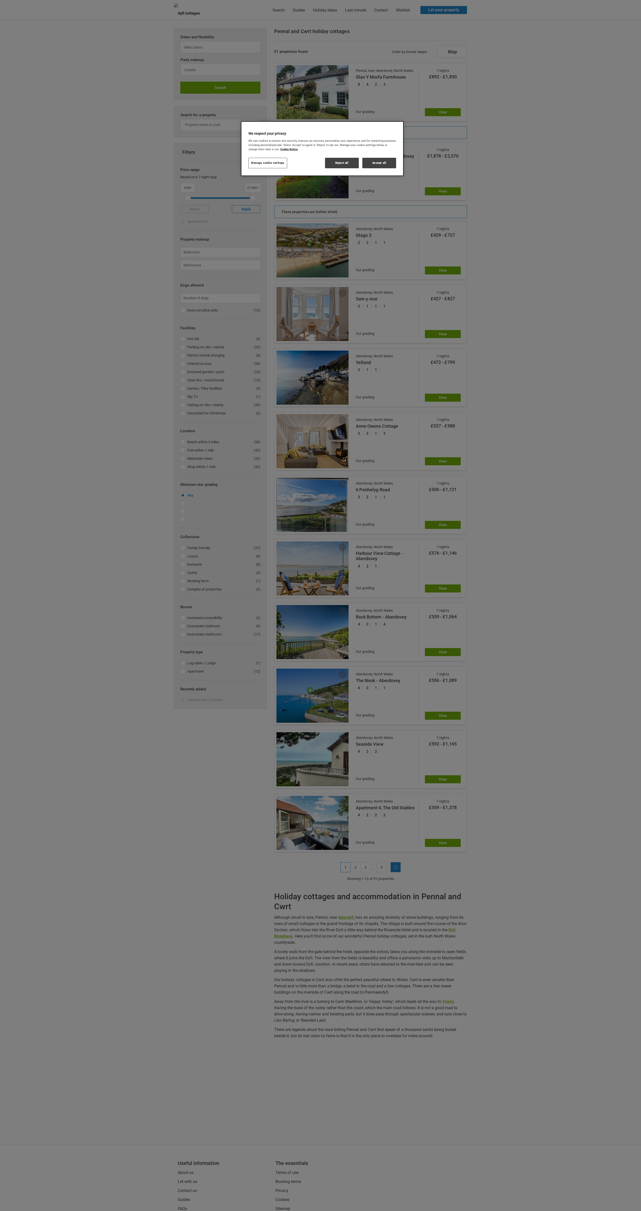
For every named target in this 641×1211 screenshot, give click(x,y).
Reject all (342, 162)
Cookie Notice (289, 149)
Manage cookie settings (267, 162)
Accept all (379, 162)
